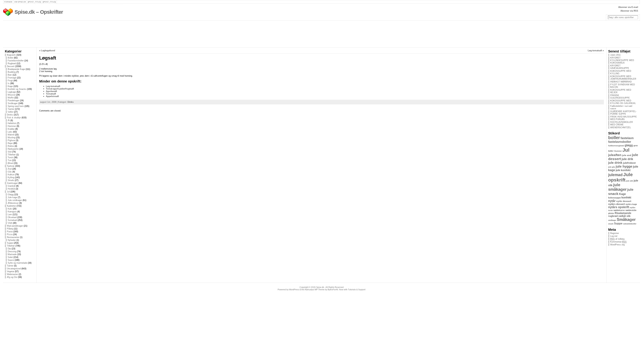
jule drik (627, 159)
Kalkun (11, 174)
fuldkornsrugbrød (616, 146)
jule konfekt (623, 170)
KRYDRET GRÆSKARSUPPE (619, 66)
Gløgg (11, 194)
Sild (9, 151)
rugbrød (613, 216)
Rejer (10, 143)
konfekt (626, 197)
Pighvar (11, 140)
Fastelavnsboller (16, 60)
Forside (8, 2)
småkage (612, 220)
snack (610, 224)
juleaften (614, 155)
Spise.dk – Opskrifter (39, 12)
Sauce (11, 260)
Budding (12, 72)
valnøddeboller (629, 224)
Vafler (10, 112)
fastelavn (627, 138)
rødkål (622, 216)
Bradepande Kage (16, 69)
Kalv (10, 208)
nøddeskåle (630, 210)
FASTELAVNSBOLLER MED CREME (621, 123)
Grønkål (11, 186)
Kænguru (12, 211)
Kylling (11, 177)
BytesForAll (333, 289)
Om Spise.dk (20, 2)
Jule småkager (15, 200)
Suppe (10, 243)
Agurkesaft (51, 91)
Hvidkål (11, 189)
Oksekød (12, 217)
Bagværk (11, 55)
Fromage (12, 77)
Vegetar (10, 271)
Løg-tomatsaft (595, 50)
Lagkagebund (48, 50)
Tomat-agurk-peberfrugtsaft (60, 88)
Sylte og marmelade (17, 263)
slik (628, 216)
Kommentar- (618, 241)
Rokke (11, 146)
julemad (615, 175)
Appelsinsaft (52, 96)
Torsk (10, 157)
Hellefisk (12, 123)
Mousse (11, 95)
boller (614, 137)
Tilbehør (12, 154)
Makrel (11, 134)
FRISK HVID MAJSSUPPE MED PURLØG (623, 117)
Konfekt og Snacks (17, 89)
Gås (10, 171)
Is (9, 83)
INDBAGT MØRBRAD (621, 81)
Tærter (11, 109)
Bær (10, 75)
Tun (9, 160)
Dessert (10, 66)
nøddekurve (619, 210)
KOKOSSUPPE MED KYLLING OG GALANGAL (623, 101)
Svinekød (12, 220)
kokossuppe (614, 197)
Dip (9, 248)
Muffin (11, 97)
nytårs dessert (616, 204)
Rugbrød (12, 63)
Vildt (10, 223)
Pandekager (13, 100)
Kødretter (11, 206)
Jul (8, 191)
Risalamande (623, 213)
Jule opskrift (620, 177)
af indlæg (617, 239)
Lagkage (12, 92)
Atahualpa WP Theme (315, 289)
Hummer (12, 126)
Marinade (12, 254)
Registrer (614, 233)
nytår (612, 201)
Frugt (10, 80)
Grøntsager (12, 183)
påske (611, 213)
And (10, 169)
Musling (11, 137)
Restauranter (13, 237)
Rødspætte (13, 149)
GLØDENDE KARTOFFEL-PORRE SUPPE (623, 112)
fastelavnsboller (619, 141)
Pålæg (10, 228)
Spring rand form (16, 106)
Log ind (613, 236)
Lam (10, 214)
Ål (9, 120)
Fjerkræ (10, 166)
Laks (10, 132)
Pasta (10, 231)
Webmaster (12, 274)
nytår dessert (623, 201)
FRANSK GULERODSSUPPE (620, 96)
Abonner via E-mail (628, 7)
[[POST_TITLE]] (34, 2)
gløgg (629, 145)
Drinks (10, 114)
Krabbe (11, 129)
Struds (11, 180)
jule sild (629, 181)
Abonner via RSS (629, 11)
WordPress (294, 289)
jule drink (615, 162)
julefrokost (629, 162)
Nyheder (12, 240)
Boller (10, 57)
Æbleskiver (13, 203)
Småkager (13, 103)
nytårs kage (631, 204)
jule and (626, 155)
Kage (10, 86)
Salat (10, 257)
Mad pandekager (15, 226)
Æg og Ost (12, 277)
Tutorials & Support (356, 289)
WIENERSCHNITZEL (620, 127)
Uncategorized (14, 268)
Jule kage (12, 197)
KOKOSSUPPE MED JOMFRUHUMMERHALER (623, 77)
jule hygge (624, 166)
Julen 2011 (615, 55)
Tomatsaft (51, 94)
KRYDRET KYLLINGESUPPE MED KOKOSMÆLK (622, 60)
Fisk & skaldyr (14, 117)
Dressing (12, 251)
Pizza (9, 234)
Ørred (10, 163)
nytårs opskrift (618, 207)
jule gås (611, 167)
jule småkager (617, 187)
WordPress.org (617, 244)
